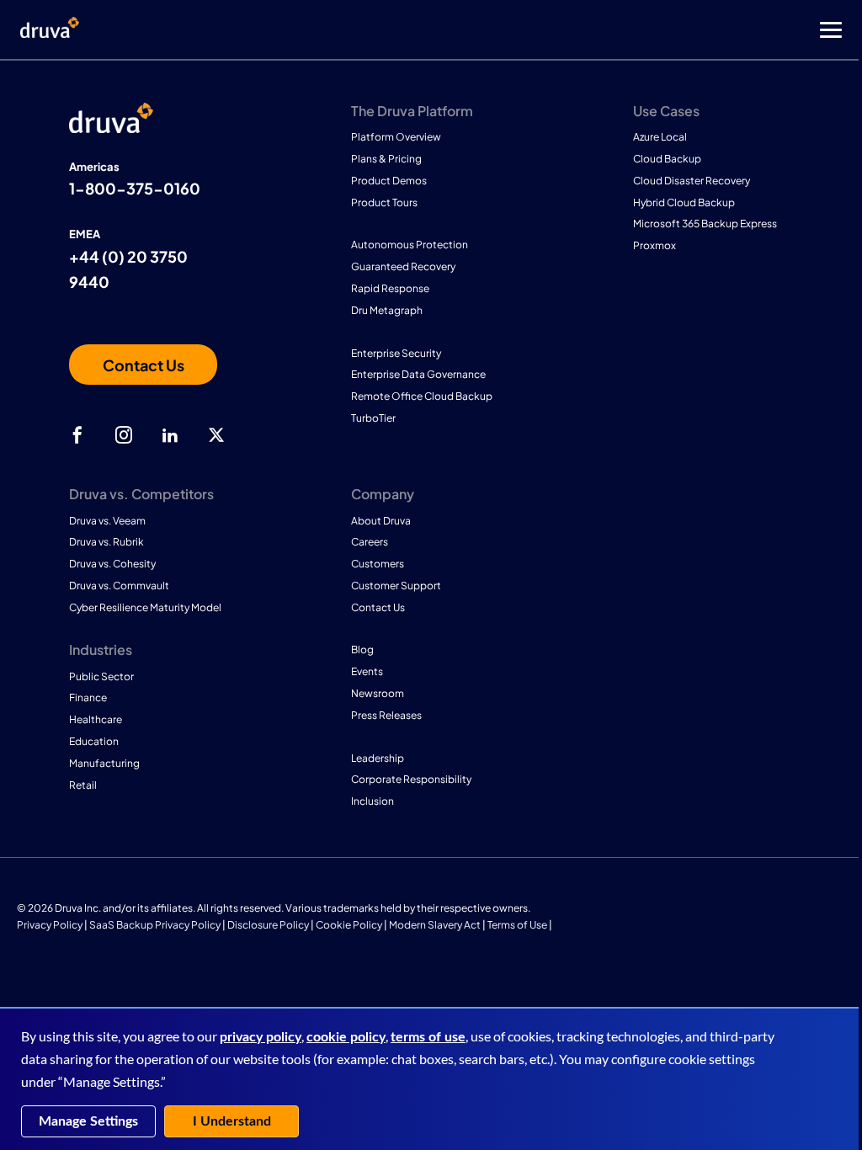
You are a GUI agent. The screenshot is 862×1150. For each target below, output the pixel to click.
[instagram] (123, 435)
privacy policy (260, 1037)
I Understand (232, 1121)
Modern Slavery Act (435, 924)
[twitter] (216, 435)
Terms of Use (517, 924)
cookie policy (346, 1037)
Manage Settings (88, 1121)
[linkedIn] (170, 435)
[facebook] (77, 435)
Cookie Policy (349, 924)
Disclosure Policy (268, 924)
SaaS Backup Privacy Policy (155, 924)
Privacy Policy (49, 924)
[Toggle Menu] (498, 30)
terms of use (428, 1037)
